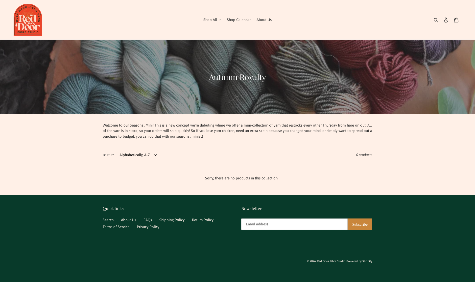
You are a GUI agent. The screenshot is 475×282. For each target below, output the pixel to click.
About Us (128, 220)
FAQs (147, 220)
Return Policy (203, 220)
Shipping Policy (172, 220)
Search (108, 220)
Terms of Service (116, 227)
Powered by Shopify (359, 261)
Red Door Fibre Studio (331, 261)
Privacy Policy (148, 227)
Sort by (108, 155)
